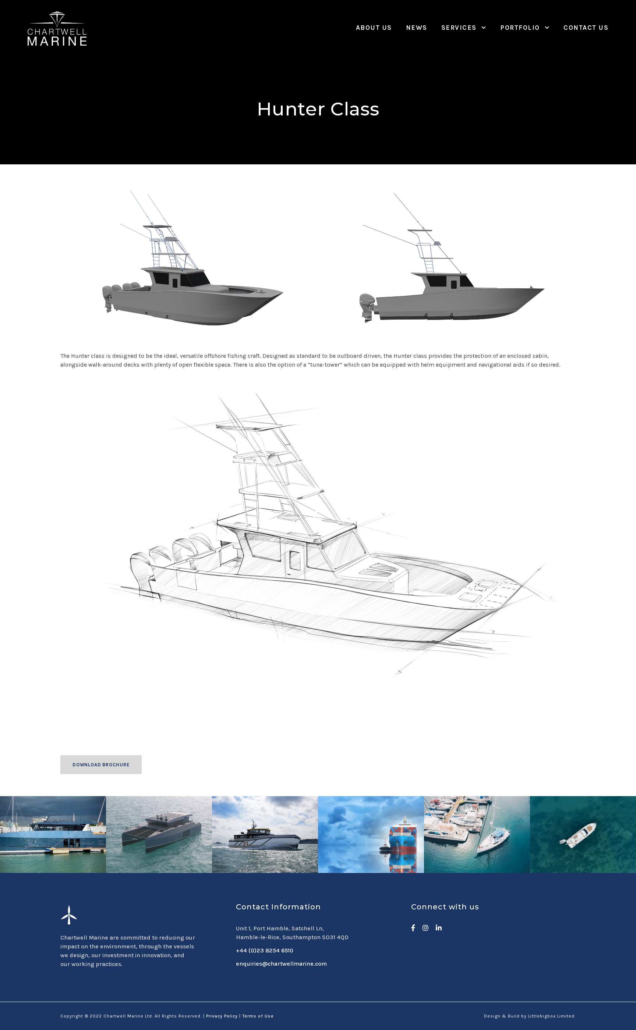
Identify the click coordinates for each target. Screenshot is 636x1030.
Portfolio (520, 28)
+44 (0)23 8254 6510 (264, 950)
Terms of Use (258, 1016)
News (416, 28)
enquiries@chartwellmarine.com (281, 963)
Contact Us (585, 28)
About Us (374, 28)
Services (459, 28)
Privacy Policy (222, 1016)
